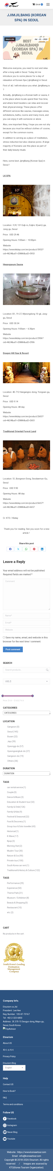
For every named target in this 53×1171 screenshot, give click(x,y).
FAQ (5, 1097)
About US (7, 1043)
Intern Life (10, 39)
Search (46, 670)
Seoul (12, 731)
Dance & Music (15, 797)
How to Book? (9, 1091)
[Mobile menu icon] (48, 4)
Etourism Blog (9, 1063)
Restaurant (14, 907)
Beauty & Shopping (17, 902)
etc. (10, 912)
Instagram (12, 1125)
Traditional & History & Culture (23, 870)
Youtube (11, 1139)
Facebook (11, 1118)
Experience (14, 888)
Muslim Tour (15, 851)
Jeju (11, 741)
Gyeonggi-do (15, 746)
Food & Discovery (16, 821)
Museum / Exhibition (18, 898)
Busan (12, 736)
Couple (11, 792)
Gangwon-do (15, 756)
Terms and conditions (13, 1104)
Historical (13, 831)
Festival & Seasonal (18, 816)
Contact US (8, 1084)
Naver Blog (12, 1132)
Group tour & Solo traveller (21, 826)
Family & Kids (14, 812)
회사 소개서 (8, 1050)
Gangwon (13, 727)
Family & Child (16, 807)
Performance (15, 883)
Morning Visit (14, 846)
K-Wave (12, 836)
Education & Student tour (20, 802)
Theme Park (15, 893)
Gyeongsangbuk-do (18, 751)
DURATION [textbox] (9, 773)
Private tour (15, 860)
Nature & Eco (15, 855)
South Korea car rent (18, 865)
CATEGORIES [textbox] (10, 713)
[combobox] (26, 713)
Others (12, 761)
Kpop (11, 841)
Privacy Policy (9, 1056)
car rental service (16, 787)
